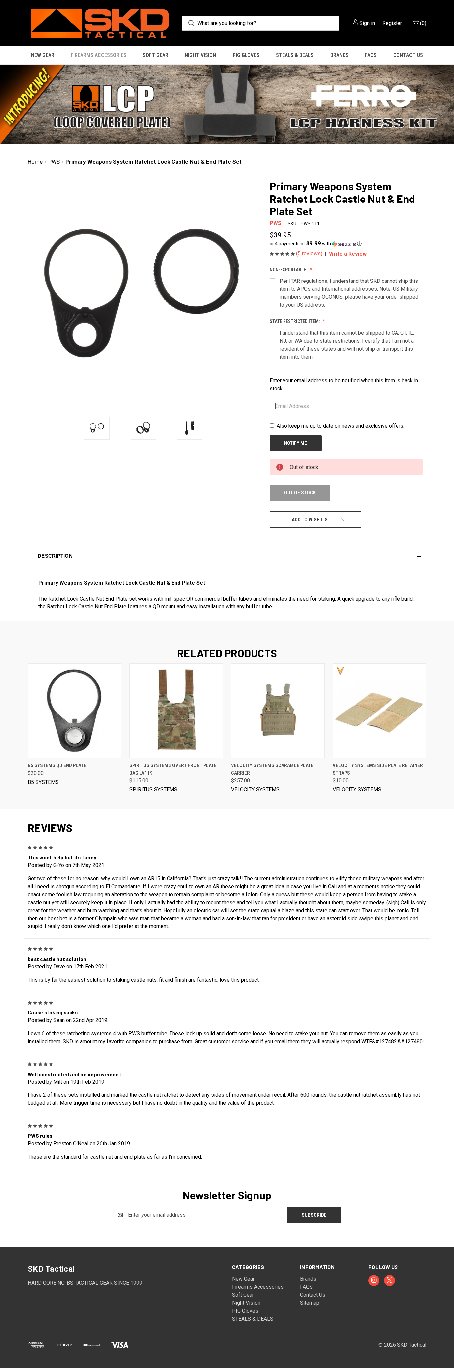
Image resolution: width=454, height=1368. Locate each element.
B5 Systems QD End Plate (57, 765)
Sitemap (309, 1303)
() (422, 23)
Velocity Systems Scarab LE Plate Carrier (272, 769)
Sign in (367, 23)
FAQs (371, 55)
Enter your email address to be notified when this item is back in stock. (344, 384)
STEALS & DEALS (295, 55)
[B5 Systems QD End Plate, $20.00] (74, 711)
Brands (339, 55)
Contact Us (408, 55)
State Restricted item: (295, 321)
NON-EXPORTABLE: (289, 269)
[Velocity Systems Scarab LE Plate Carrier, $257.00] (277, 711)
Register (392, 23)
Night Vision (200, 55)
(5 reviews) (310, 253)
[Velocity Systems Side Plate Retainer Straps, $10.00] (379, 711)
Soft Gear (155, 55)
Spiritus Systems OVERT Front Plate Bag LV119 (173, 769)
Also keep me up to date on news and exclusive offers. (340, 426)
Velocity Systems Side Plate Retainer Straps (378, 769)
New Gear (42, 55)
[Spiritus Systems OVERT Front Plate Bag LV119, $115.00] (176, 711)
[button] (227, 104)
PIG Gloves (246, 55)
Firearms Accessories (98, 55)
